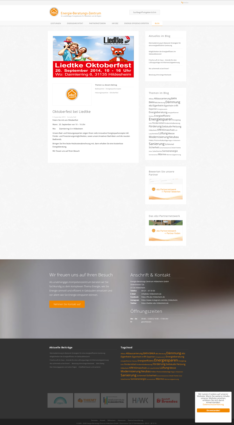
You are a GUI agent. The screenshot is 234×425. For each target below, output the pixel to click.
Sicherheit (154, 147)
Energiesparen (161, 119)
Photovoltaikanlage (161, 140)
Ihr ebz (115, 23)
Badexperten (99, 89)
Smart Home (176, 148)
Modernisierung (159, 137)
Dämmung (172, 102)
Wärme (162, 154)
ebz (150, 105)
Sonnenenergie (170, 150)
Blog (157, 23)
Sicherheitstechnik (165, 148)
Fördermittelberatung (172, 123)
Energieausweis (162, 109)
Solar (150, 151)
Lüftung (163, 133)
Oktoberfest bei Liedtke (72, 111)
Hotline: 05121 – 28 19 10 (182, 3)
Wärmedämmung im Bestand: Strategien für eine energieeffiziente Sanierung (165, 44)
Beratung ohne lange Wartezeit (160, 75)
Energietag (177, 120)
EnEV (150, 123)
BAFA (174, 98)
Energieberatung (158, 112)
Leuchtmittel (153, 134)
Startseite (94, 420)
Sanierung (157, 143)
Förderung (155, 126)
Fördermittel (158, 123)
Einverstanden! (213, 410)
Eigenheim (158, 105)
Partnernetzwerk (97, 23)
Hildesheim (153, 130)
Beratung (161, 102)
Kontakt (102, 420)
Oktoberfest (114, 93)
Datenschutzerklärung (135, 420)
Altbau (151, 99)
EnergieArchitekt (75, 23)
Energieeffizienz (162, 115)
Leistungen (56, 23)
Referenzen (111, 420)
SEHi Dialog (100, 363)
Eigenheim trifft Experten (143, 356)
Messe (171, 133)
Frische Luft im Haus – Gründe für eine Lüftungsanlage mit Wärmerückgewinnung (164, 61)
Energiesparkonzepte (113, 89)
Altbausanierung (162, 98)
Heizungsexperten (101, 93)
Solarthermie (157, 151)
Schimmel (169, 144)
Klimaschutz (168, 129)
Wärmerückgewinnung (173, 155)
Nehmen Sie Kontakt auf (67, 304)
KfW (159, 129)
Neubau (174, 137)
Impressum (122, 420)
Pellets (151, 140)
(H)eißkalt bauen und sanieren (90, 367)
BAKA (152, 102)
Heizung (176, 126)
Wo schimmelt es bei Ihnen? (159, 68)
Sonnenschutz (153, 155)
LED (176, 130)
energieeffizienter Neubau (129, 361)
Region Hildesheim (174, 140)
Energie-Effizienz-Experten (136, 23)
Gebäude (167, 126)
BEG (156, 102)
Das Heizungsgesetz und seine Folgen (63, 367)
